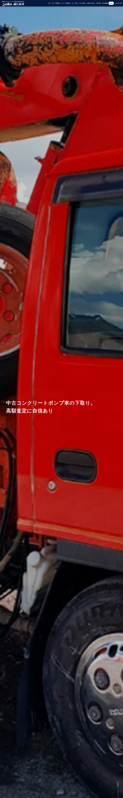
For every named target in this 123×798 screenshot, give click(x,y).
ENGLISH (118, 3)
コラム (111, 3)
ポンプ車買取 (66, 3)
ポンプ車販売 (56, 3)
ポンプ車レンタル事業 (78, 3)
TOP (49, 3)
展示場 (99, 3)
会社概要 (105, 3)
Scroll (118, 785)
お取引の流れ (91, 3)
